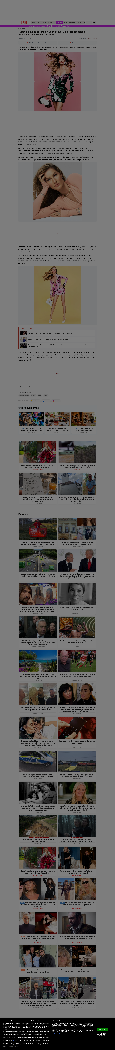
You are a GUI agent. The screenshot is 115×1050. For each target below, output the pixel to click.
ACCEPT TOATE (102, 1029)
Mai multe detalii (12, 1029)
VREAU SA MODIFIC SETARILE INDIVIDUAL (102, 1035)
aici (13, 1040)
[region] (57, 1034)
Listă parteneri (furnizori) (58, 1033)
